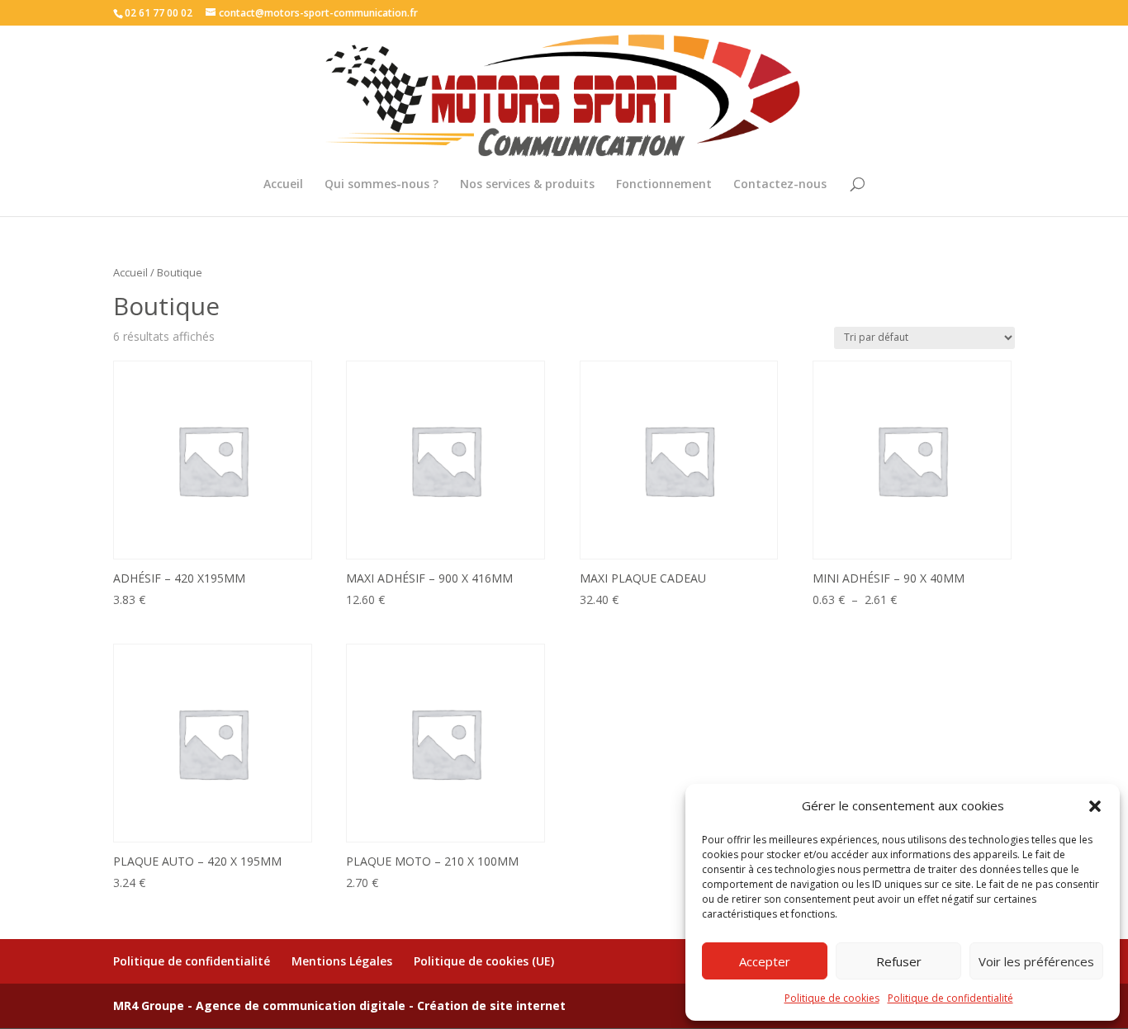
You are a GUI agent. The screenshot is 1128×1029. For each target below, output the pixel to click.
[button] (1095, 806)
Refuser (899, 961)
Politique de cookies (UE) (484, 961)
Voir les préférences (1036, 961)
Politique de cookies (831, 998)
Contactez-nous (780, 184)
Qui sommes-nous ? (381, 184)
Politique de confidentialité (950, 998)
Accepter (764, 961)
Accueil (283, 184)
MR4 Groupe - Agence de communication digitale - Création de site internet (339, 1005)
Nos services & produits (527, 184)
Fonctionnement (664, 184)
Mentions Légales (341, 961)
